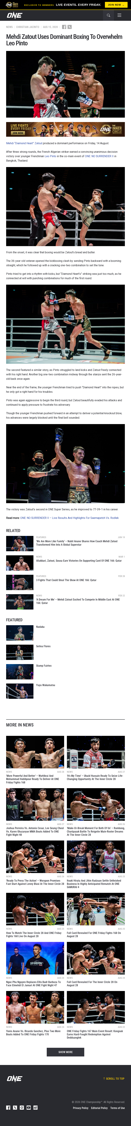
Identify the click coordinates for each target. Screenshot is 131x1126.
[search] (108, 15)
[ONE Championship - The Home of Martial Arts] (14, 15)
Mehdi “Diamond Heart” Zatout (24, 143)
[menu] (119, 15)
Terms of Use (117, 1108)
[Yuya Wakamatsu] (19, 691)
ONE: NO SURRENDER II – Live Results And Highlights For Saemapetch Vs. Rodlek (69, 518)
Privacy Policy (80, 1108)
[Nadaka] (19, 633)
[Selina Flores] (19, 652)
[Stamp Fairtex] (19, 671)
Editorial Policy (99, 1108)
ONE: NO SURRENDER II (99, 156)
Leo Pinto (50, 156)
